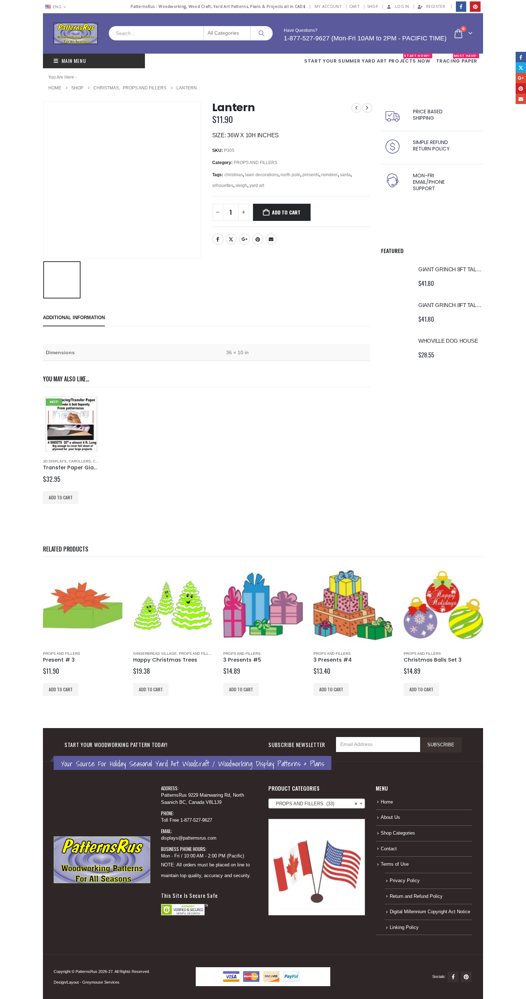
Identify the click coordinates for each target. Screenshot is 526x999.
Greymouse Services (101, 982)
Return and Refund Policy (416, 896)
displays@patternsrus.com (188, 838)
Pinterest (257, 239)
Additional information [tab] (74, 317)
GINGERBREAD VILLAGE (155, 654)
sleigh (241, 185)
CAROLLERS (80, 461)
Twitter (231, 239)
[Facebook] (461, 6)
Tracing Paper (456, 59)
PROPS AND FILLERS (255, 162)
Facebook (218, 239)
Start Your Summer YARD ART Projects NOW (367, 59)
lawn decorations (261, 174)
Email (271, 239)
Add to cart (286, 212)
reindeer (329, 174)
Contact (389, 848)
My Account (328, 6)
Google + (244, 239)
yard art (256, 185)
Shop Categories (398, 833)
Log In (402, 6)
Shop (372, 6)
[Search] (261, 33)
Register (435, 6)
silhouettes (222, 185)
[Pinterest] (475, 6)
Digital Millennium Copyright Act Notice (430, 911)
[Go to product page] (396, 276)
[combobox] (316, 803)
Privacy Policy (405, 880)
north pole (290, 174)
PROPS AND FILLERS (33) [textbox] (314, 803)
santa (345, 174)
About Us (390, 817)
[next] (367, 108)
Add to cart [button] (61, 497)
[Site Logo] (76, 33)
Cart (354, 6)
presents (310, 174)
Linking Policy (404, 927)
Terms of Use (395, 864)
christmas (233, 174)
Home (387, 802)
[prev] (356, 108)
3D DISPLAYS (55, 461)
